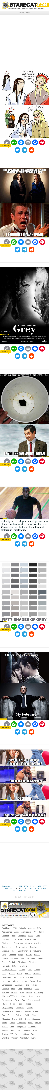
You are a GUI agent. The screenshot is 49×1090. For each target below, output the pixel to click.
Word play (24, 1038)
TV (11, 1034)
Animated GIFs (34, 928)
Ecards (29, 955)
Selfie (27, 1015)
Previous (6, 886)
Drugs (20, 955)
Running (36, 1011)
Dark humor (23, 951)
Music (23, 996)
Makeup (5, 993)
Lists (13, 989)
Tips (12, 1030)
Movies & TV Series (10, 996)
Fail (22, 958)
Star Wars (21, 1023)
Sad (3, 1015)
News (39, 996)
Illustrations (6, 977)
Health (19, 974)
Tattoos (5, 1027)
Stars (30, 1023)
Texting (5, 1030)
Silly (21, 1019)
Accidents (6, 928)
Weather (5, 1038)
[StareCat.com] (24, 5)
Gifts (30, 970)
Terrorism (32, 1027)
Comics (37, 943)
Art (35, 932)
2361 (13, 890)
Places (5, 1004)
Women (14, 1038)
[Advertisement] (24, 41)
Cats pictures (30, 939)
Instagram (6, 981)
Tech (12, 1027)
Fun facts (6, 966)
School (10, 1015)
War (33, 1034)
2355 (12, 888)
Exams (5, 958)
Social (4, 1023)
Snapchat (36, 1019)
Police (12, 1004)
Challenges (6, 943)
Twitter (18, 1034)
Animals (22, 928)
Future (14, 966)
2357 (24, 888)
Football (12, 962)
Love (37, 989)
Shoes (34, 1015)
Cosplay (33, 947)
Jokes (32, 981)
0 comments (5, 145)
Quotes (30, 1008)
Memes (14, 993)
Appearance (7, 932)
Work (33, 1038)
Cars (38, 936)
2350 (26, 886)
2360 (43, 888)
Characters (18, 943)
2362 (19, 890)
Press (28, 1004)
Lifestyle (5, 989)
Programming (7, 1008)
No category (7, 1000)
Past (23, 1000)
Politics (21, 1004)
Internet (24, 981)
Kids (39, 981)
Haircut (12, 974)
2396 (35, 890)
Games (22, 970)
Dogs (4, 955)
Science (19, 1015)
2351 (32, 886)
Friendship (22, 962)
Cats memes (17, 939)
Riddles (28, 1011)
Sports (12, 1023)
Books (30, 936)
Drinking (12, 955)
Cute (13, 951)
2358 (31, 888)
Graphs (37, 970)
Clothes (28, 943)
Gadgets (23, 966)
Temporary (21, 1027)
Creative (5, 951)
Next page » (24, 896)
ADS (15, 928)
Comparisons (7, 947)
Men (22, 993)
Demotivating (35, 951)
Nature (31, 996)
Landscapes (7, 985)
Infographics (19, 977)
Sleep (27, 1019)
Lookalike (28, 989)
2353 (45, 886)
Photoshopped (34, 1000)
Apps (16, 932)
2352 (38, 886)
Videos (26, 1034)
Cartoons (6, 939)
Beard (41, 932)
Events (37, 955)
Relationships (7, 1011)
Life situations (31, 985)
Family (40, 958)
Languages (19, 985)
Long (20, 989)
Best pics (22, 936)
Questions (20, 1008)
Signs (14, 1019)
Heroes (28, 974)
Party (17, 1000)
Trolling (5, 1034)
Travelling (26, 1030)
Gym (4, 974)
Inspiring (29, 977)
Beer (13, 936)
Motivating (38, 993)
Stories (38, 1023)
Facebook (14, 958)
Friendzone (33, 962)
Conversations (22, 947)
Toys (18, 1030)
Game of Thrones (9, 970)
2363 (26, 890)
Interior (15, 981)
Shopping (6, 1019)
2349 (20, 886)
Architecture (26, 932)
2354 (5, 888)
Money (29, 993)
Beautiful (5, 936)
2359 (37, 888)
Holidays (37, 974)
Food (4, 962)
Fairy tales (31, 958)
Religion (19, 1011)
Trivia (35, 1030)
